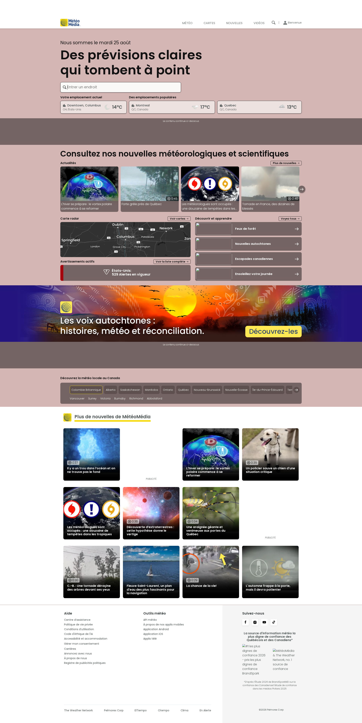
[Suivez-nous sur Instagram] (255, 622)
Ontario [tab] (168, 390)
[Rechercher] (273, 22)
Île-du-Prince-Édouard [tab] (267, 390)
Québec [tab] (183, 390)
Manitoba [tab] (151, 390)
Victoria (105, 398)
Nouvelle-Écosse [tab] (236, 390)
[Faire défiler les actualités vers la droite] (301, 189)
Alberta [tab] (110, 390)
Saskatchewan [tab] (130, 390)
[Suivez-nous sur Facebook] (245, 622)
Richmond (136, 398)
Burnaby (120, 398)
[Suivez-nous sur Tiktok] (273, 622)
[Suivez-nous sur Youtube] (264, 622)
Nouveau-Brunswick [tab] (207, 390)
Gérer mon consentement (81, 643)
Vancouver (77, 398)
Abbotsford (154, 398)
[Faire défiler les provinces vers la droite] (296, 390)
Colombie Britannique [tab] (86, 390)
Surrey (92, 398)
